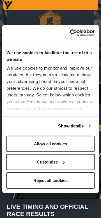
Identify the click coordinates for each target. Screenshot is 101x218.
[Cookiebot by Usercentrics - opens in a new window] (71, 33)
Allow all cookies (50, 143)
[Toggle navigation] (91, 5)
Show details (71, 126)
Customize (47, 162)
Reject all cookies (50, 180)
